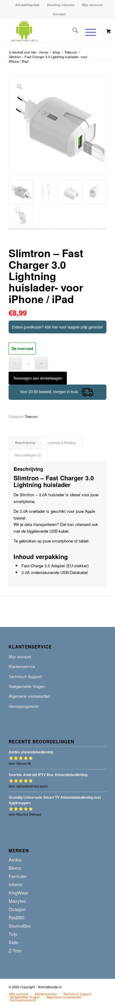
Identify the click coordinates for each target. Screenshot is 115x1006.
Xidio (13, 942)
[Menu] (87, 32)
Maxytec (17, 901)
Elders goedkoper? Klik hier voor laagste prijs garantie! (57, 326)
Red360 (16, 917)
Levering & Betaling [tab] (62, 442)
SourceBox (20, 925)
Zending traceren (61, 4)
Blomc (15, 868)
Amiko (15, 859)
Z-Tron (15, 950)
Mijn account (92, 4)
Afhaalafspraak (27, 4)
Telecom (31, 416)
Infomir (15, 884)
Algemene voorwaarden (29, 696)
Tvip (13, 934)
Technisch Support (25, 676)
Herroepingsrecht (24, 706)
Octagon (17, 909)
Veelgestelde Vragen (27, 686)
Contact (59, 14)
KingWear (18, 892)
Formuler (18, 876)
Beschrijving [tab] (25, 442)
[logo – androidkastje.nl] (48, 31)
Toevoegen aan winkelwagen (37, 378)
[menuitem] (27, 4)
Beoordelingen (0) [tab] (28, 455)
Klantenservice (22, 666)
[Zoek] (72, 31)
